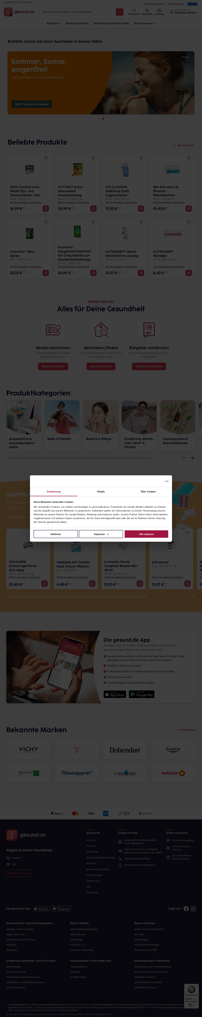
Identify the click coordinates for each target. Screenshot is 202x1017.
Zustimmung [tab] (54, 491)
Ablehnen (55, 534)
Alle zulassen (146, 534)
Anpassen (99, 534)
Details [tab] (101, 491)
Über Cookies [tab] (148, 491)
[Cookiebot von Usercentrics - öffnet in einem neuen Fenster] (155, 481)
